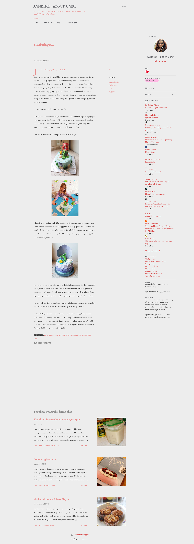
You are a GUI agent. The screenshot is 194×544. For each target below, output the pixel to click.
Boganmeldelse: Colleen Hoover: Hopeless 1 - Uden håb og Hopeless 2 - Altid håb (159, 228)
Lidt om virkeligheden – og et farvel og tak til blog (157, 182)
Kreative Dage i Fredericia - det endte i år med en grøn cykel (157, 205)
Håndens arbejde (151, 266)
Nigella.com (150, 269)
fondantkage (112, 85)
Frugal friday (150, 162)
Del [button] (110, 69)
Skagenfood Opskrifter (154, 274)
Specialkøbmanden (152, 276)
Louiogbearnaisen (152, 125)
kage (109, 88)
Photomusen (150, 191)
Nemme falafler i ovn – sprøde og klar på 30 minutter (158, 140)
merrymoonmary (83, 539)
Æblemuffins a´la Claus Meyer (51, 499)
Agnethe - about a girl (54, 6)
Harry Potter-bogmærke (155, 194)
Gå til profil (160, 61)
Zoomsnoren (150, 201)
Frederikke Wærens (153, 105)
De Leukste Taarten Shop (155, 261)
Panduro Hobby (151, 271)
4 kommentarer (46, 525)
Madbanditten (150, 149)
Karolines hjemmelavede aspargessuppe (57, 419)
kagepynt (111, 91)
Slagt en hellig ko (152, 115)
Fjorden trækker (151, 117)
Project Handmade (152, 159)
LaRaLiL (148, 214)
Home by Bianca (152, 137)
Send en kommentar (49, 446)
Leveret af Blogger (81, 535)
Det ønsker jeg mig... (52, 22)
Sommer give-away (45, 459)
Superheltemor (151, 179)
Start (35, 22)
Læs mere (84, 446)
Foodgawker (150, 264)
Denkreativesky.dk (152, 251)
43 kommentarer (47, 486)
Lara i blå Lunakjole (153, 216)
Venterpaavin (150, 169)
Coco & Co (149, 238)
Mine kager (72, 22)
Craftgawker (150, 259)
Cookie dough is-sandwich (156, 107)
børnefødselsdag (113, 82)
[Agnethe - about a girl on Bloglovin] (152, 82)
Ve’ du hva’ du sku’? (153, 172)
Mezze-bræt (150, 152)
